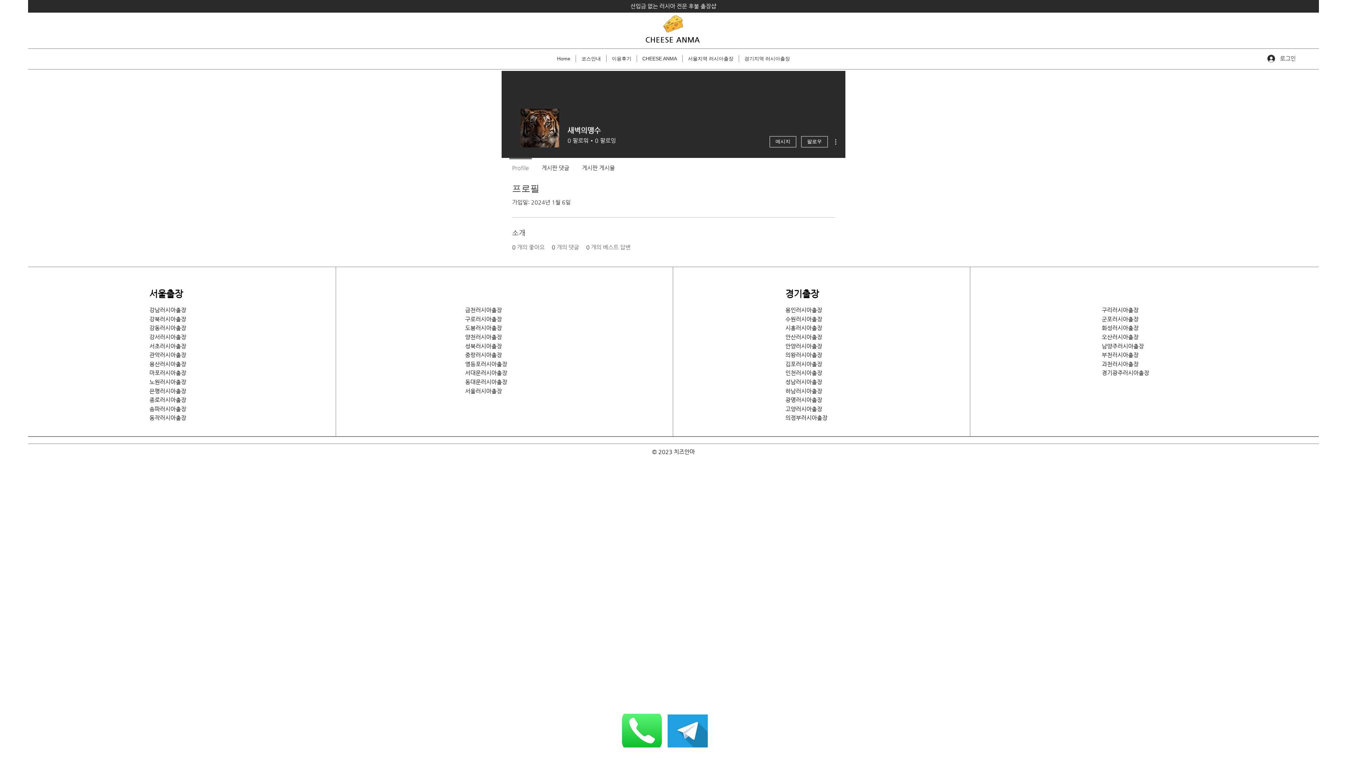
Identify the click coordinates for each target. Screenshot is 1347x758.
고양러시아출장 (803, 409)
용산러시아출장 (167, 364)
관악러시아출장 (167, 355)
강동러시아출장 (167, 328)
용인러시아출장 (803, 310)
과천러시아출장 (1120, 364)
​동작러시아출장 (167, 417)
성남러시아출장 (803, 382)
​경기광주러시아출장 (1125, 373)
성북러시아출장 (483, 346)
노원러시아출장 (167, 382)
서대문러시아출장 (486, 373)
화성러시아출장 (1120, 328)
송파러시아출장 (167, 409)
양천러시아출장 (483, 337)
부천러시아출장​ (1120, 355)
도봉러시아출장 (483, 328)
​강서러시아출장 (167, 337)
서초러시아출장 (167, 346)
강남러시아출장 (167, 310)
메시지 (783, 142)
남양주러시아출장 (1123, 346)
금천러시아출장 (483, 310)
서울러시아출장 (486, 391)
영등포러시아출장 (486, 364)
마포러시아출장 (167, 373)
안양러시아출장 (803, 346)
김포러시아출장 (803, 364)
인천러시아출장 (803, 373)
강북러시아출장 (167, 319)
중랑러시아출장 (483, 355)
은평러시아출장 (167, 391)
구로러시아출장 (483, 319)
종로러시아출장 (167, 400)
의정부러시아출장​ (806, 417)
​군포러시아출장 (1120, 319)
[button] (711, 58)
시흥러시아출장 (803, 328)
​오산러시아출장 (1120, 337)
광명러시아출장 (803, 400)
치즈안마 (684, 451)
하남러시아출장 (803, 391)
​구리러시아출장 (1120, 310)
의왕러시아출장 (803, 355)
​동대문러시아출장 (486, 382)
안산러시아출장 (803, 337)
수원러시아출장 (803, 319)
